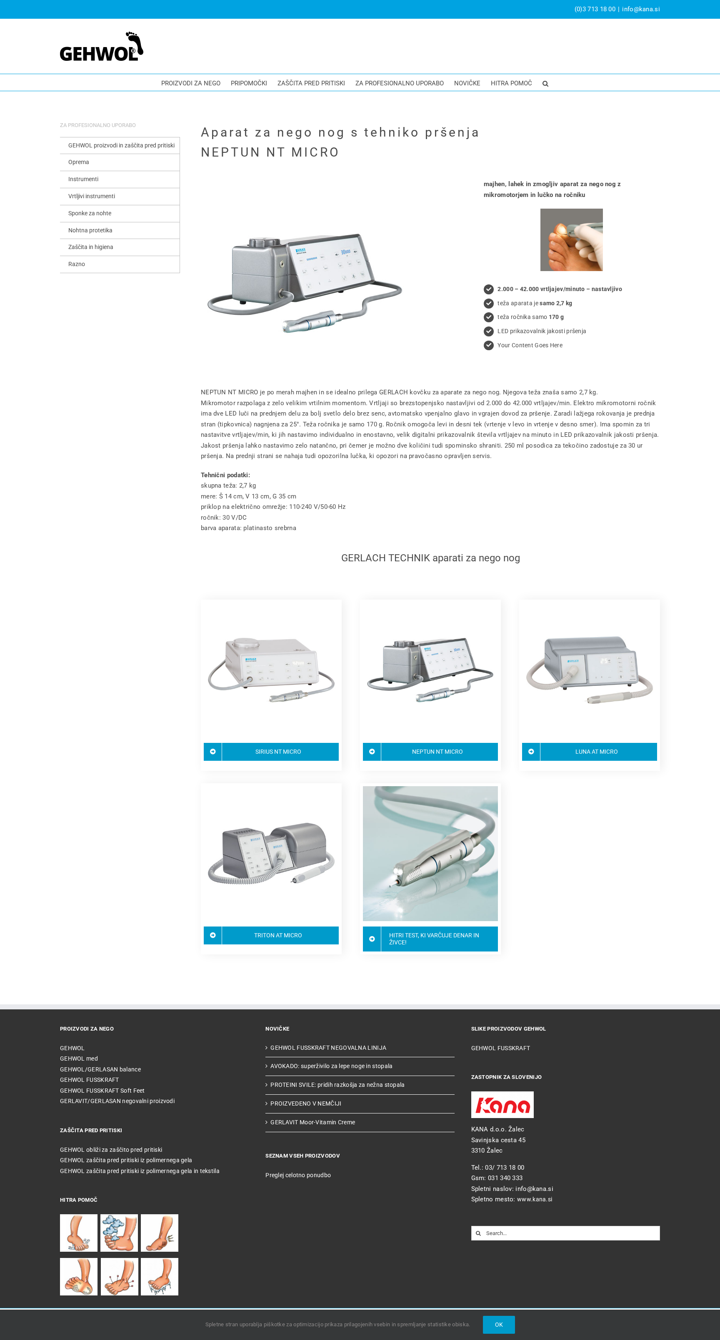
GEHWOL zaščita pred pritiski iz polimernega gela (126, 1160)
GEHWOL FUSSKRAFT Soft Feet (102, 1090)
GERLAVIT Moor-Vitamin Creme (312, 1122)
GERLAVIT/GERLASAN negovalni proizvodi (117, 1101)
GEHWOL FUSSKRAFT (89, 1079)
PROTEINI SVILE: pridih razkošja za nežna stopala (337, 1084)
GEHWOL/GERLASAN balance (100, 1069)
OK (499, 1324)
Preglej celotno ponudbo (298, 1175)
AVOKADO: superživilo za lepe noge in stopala (331, 1066)
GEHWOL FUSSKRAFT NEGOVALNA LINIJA (328, 1047)
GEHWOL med (79, 1058)
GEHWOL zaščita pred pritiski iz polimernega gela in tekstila (140, 1171)
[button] (545, 82)
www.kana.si (534, 1199)
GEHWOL (72, 1048)
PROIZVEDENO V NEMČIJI (305, 1103)
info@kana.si (641, 9)
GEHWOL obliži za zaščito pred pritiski (111, 1149)
